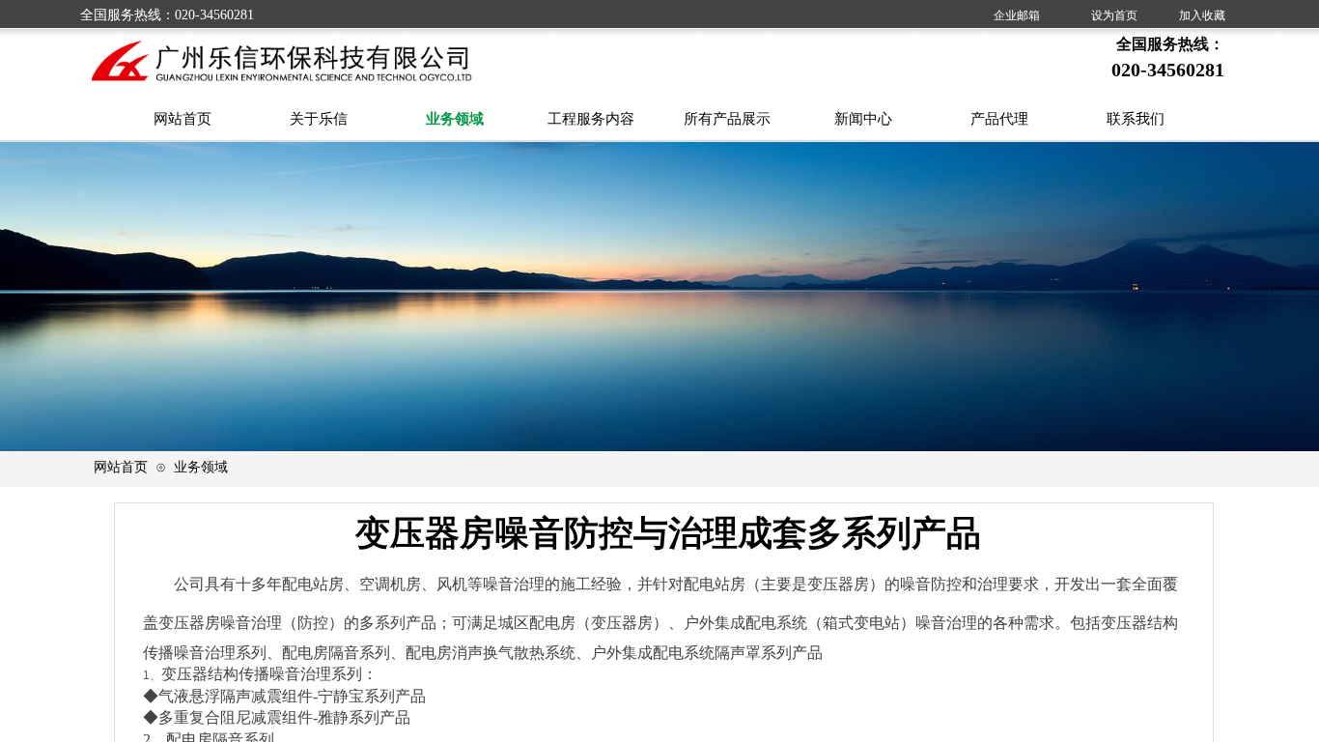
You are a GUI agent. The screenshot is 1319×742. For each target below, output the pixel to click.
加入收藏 (1202, 15)
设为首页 (1114, 15)
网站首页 (121, 466)
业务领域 (201, 466)
